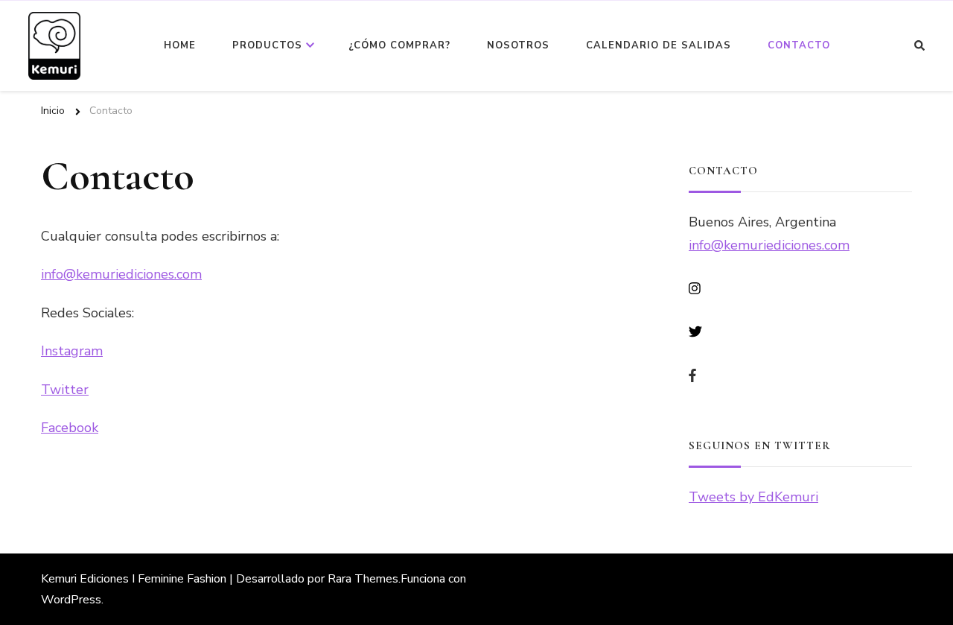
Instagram (72, 351)
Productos (267, 45)
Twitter (65, 390)
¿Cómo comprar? (399, 45)
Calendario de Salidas (658, 45)
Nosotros (518, 45)
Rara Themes (363, 579)
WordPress (71, 599)
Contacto (799, 45)
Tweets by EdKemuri (753, 497)
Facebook (69, 428)
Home (180, 45)
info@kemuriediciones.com (121, 274)
